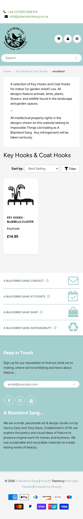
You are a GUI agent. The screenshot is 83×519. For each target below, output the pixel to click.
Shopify (45, 481)
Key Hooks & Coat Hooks (31, 71)
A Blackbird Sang (26, 481)
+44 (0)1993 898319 (22, 12)
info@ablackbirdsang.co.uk (28, 17)
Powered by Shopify (48, 486)
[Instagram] (20, 400)
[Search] (76, 58)
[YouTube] (31, 400)
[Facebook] (9, 400)
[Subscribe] (73, 384)
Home (7, 71)
